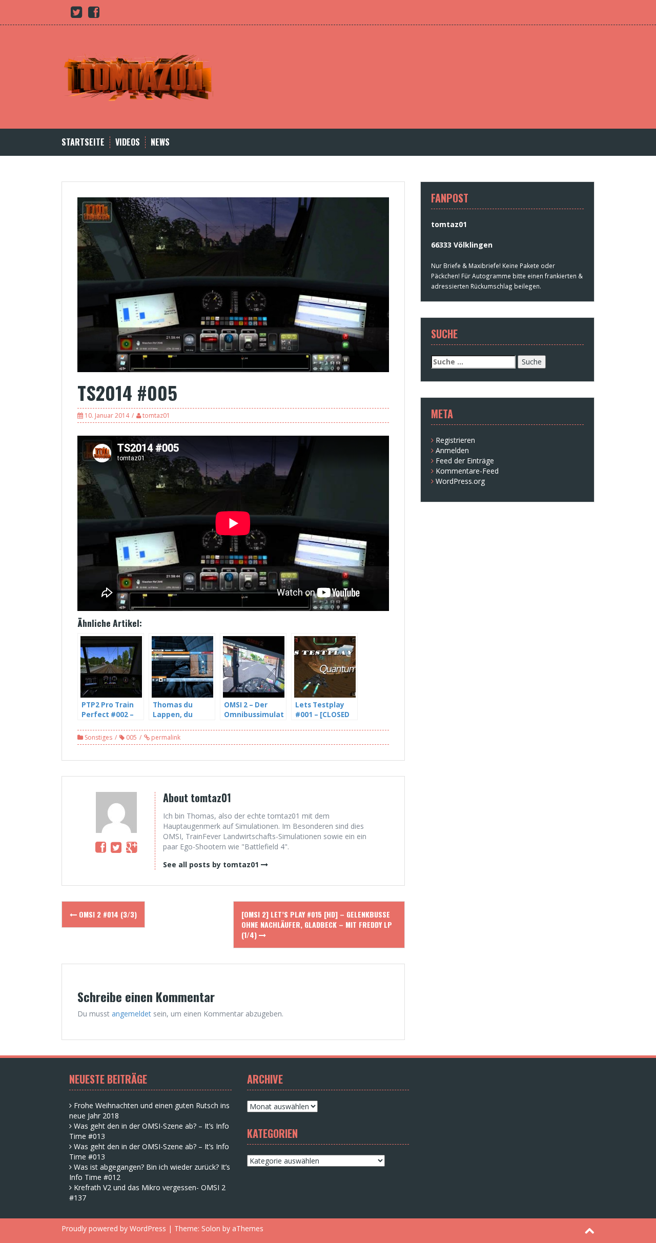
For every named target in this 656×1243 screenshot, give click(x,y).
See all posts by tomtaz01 (211, 864)
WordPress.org (460, 481)
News (160, 142)
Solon (210, 1228)
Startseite (83, 142)
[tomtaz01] (138, 76)
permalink (165, 737)
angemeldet (131, 1013)
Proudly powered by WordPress (113, 1228)
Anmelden (452, 450)
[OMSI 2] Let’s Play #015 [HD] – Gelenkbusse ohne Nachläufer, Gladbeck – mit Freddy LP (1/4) (316, 924)
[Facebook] (100, 846)
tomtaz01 (156, 415)
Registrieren (455, 440)
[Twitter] (116, 846)
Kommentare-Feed (467, 471)
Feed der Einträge (465, 460)
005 (131, 737)
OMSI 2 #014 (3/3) (107, 914)
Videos (127, 142)
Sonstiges (98, 737)
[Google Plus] (131, 846)
